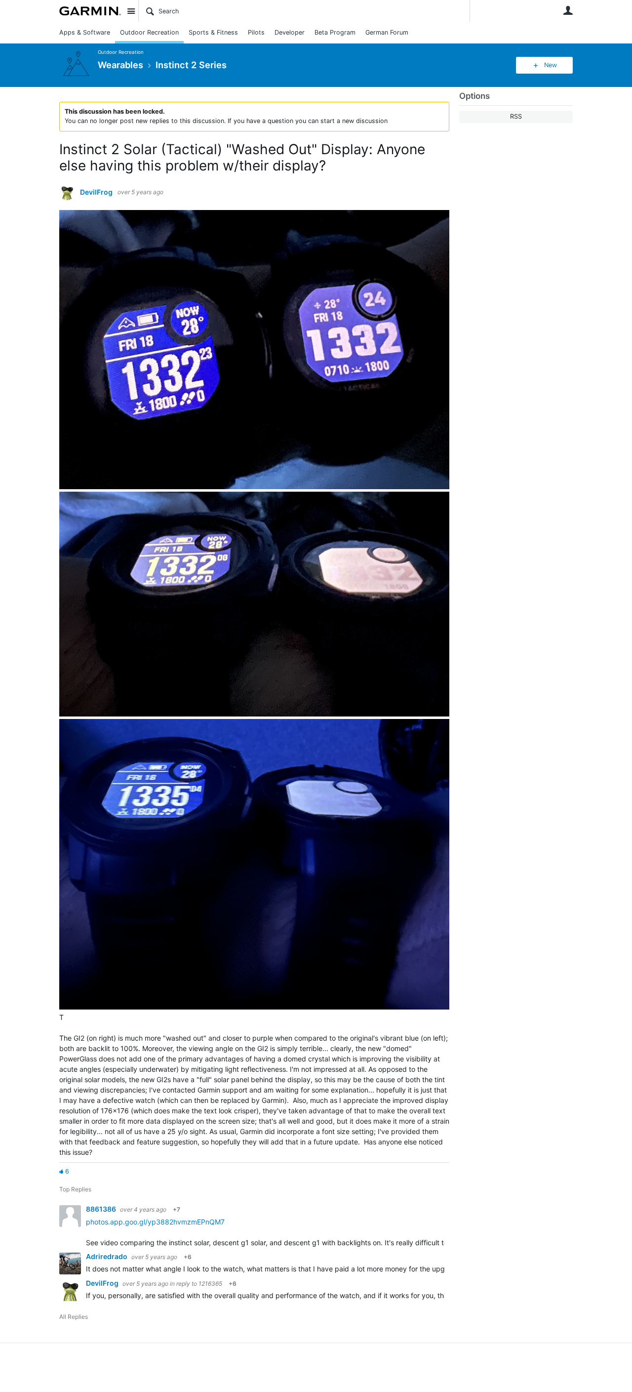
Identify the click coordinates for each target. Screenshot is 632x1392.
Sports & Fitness (213, 32)
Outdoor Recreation (149, 32)
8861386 (102, 1209)
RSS (516, 116)
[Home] (90, 10)
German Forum (386, 32)
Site (130, 10)
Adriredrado (107, 1256)
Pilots (256, 32)
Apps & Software (84, 32)
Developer (290, 32)
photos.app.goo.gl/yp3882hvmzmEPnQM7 (155, 1222)
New (550, 65)
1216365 (210, 1283)
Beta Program (335, 32)
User (568, 10)
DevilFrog (96, 192)
